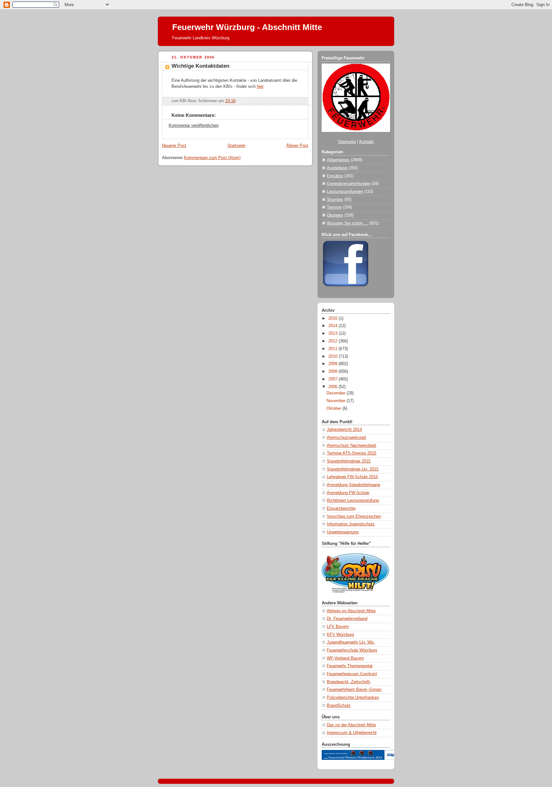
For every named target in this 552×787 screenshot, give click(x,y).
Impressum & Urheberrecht (352, 732)
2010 (333, 356)
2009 (333, 364)
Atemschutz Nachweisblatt (351, 445)
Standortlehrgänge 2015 (349, 461)
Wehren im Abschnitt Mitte (351, 611)
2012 (333, 341)
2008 (333, 371)
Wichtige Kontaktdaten (200, 66)
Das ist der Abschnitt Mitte (351, 725)
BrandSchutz (339, 705)
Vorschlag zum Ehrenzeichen (354, 516)
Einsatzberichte (341, 508)
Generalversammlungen (349, 183)
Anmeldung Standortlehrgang (353, 485)
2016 (333, 318)
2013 (333, 333)
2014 (333, 326)
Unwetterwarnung (342, 532)
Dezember (336, 393)
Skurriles (335, 199)
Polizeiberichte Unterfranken (353, 697)
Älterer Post (297, 145)
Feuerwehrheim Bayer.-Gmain (354, 689)
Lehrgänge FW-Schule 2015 (352, 477)
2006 (333, 387)
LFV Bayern (338, 626)
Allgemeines (338, 160)
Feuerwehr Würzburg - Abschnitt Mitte (247, 27)
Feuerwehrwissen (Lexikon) (352, 674)
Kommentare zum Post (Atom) (212, 158)
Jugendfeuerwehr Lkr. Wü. (351, 642)
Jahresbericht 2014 (344, 429)
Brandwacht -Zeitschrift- (349, 682)
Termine (334, 207)
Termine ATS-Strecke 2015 (351, 453)
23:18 (230, 101)
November (336, 401)
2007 (333, 379)
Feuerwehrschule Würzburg (352, 650)
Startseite (236, 145)
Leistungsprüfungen (345, 191)
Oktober (334, 408)
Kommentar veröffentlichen (193, 125)
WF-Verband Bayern (345, 658)
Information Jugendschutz (351, 524)
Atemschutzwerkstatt (346, 437)
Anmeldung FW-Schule (348, 493)
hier (260, 86)
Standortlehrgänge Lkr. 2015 (353, 469)
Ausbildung (337, 168)
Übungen (335, 215)
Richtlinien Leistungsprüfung (353, 500)
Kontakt (366, 142)
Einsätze (335, 176)
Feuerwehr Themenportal (349, 666)
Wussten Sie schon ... (347, 223)
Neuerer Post (174, 145)
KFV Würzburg (340, 634)
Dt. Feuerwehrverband (347, 618)
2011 (333, 349)
